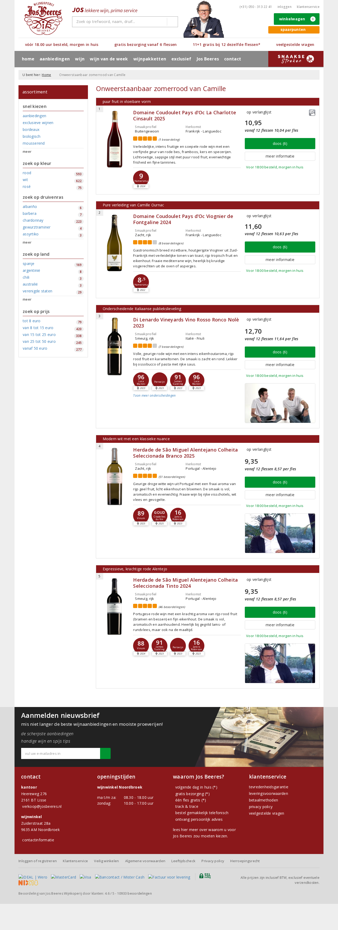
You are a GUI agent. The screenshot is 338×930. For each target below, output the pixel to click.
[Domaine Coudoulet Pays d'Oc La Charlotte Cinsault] (114, 139)
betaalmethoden (263, 800)
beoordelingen (134, 893)
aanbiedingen (55, 59)
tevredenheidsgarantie (269, 786)
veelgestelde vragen (266, 813)
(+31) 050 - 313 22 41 (256, 6)
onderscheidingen (154, 395)
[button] (141, 178)
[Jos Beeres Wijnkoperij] (43, 18)
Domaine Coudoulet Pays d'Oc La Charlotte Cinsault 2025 (184, 116)
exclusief (181, 59)
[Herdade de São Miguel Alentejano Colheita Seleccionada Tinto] (114, 606)
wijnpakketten (149, 59)
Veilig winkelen (106, 860)
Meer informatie (280, 156)
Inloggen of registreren (37, 860)
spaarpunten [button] (293, 29)
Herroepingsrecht (245, 860)
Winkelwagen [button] (296, 18)
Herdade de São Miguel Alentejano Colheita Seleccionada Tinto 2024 (185, 583)
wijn (79, 59)
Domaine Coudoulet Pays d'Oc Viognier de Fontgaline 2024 (183, 219)
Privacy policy (212, 860)
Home (28, 59)
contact (232, 59)
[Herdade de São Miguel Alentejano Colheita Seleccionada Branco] (114, 476)
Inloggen (285, 6)
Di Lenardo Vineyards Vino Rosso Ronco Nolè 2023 (186, 323)
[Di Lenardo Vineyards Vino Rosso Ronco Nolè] (114, 346)
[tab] (187, 400)
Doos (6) (280, 143)
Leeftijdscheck (183, 860)
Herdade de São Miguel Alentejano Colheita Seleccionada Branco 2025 (185, 453)
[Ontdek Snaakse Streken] (295, 59)
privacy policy (261, 806)
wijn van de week (109, 59)
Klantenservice (308, 6)
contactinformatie (38, 839)
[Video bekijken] (280, 403)
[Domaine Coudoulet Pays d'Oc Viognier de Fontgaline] (114, 243)
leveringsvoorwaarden (268, 793)
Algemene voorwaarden (145, 860)
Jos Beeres (208, 59)
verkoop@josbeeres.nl (42, 806)
